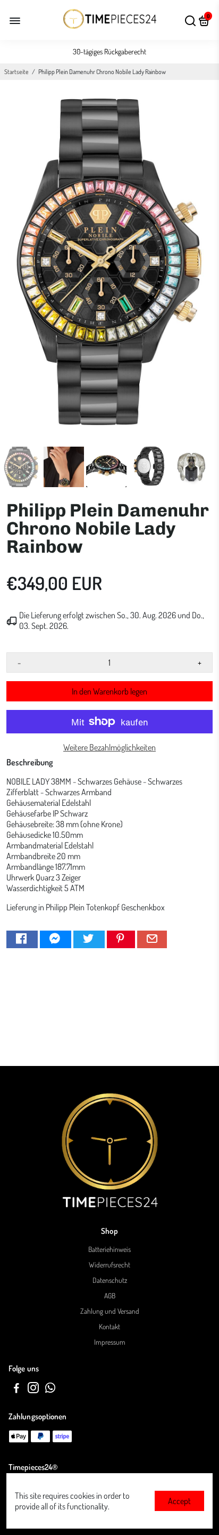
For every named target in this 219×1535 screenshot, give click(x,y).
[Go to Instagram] (33, 1389)
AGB (109, 1295)
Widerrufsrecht (109, 1264)
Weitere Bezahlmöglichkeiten (109, 747)
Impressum (109, 1341)
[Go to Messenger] (55, 939)
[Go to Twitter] (89, 939)
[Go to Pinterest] (121, 939)
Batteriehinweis (109, 1249)
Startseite (16, 72)
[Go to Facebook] (22, 939)
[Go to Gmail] (152, 939)
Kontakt (109, 1326)
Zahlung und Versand (109, 1310)
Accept (179, 1501)
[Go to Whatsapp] (50, 1389)
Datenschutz (109, 1279)
